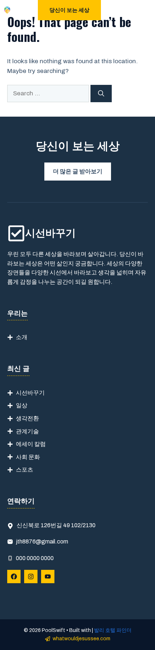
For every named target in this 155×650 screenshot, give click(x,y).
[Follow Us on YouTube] (47, 576)
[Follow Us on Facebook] (14, 576)
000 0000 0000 (35, 558)
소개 (21, 337)
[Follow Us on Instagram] (30, 576)
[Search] (101, 93)
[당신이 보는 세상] (7, 10)
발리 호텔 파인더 (113, 630)
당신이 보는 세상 (69, 10)
